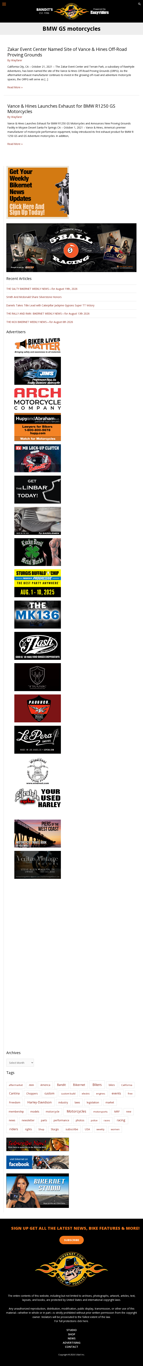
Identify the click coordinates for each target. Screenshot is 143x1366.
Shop (41, 1129)
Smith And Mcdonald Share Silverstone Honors (34, 297)
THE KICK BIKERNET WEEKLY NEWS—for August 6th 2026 (39, 322)
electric (86, 1093)
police (94, 1120)
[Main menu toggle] (4, 4)
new (128, 1111)
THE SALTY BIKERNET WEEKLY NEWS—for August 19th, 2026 (41, 289)
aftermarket (16, 1085)
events (116, 1093)
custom (49, 1093)
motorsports (100, 1111)
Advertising (71, 1342)
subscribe (72, 1129)
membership (16, 1111)
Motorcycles (76, 1111)
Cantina (14, 1093)
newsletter (28, 1120)
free (130, 1093)
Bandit (61, 1085)
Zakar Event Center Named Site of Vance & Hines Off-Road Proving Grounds (67, 52)
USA (87, 1129)
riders (13, 1129)
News (71, 1338)
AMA (31, 1085)
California (126, 1085)
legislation (93, 1102)
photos (80, 1120)
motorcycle (52, 1111)
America (45, 1085)
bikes (112, 1085)
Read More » (15, 87)
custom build (68, 1093)
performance (61, 1120)
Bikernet (79, 1085)
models (34, 1111)
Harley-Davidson (39, 1102)
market (110, 1102)
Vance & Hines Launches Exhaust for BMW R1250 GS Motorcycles (61, 108)
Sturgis (55, 1129)
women (115, 1129)
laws (77, 1102)
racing (121, 1120)
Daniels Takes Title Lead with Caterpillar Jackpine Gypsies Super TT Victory (50, 305)
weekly (100, 1129)
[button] (139, 4)
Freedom (14, 1102)
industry (63, 1102)
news (12, 1120)
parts (44, 1120)
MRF (117, 1111)
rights (28, 1129)
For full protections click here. (71, 1321)
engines (100, 1093)
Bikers (97, 1084)
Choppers (32, 1093)
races (107, 1120)
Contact (71, 1346)
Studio (71, 1330)
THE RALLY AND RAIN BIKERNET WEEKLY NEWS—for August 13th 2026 (48, 313)
